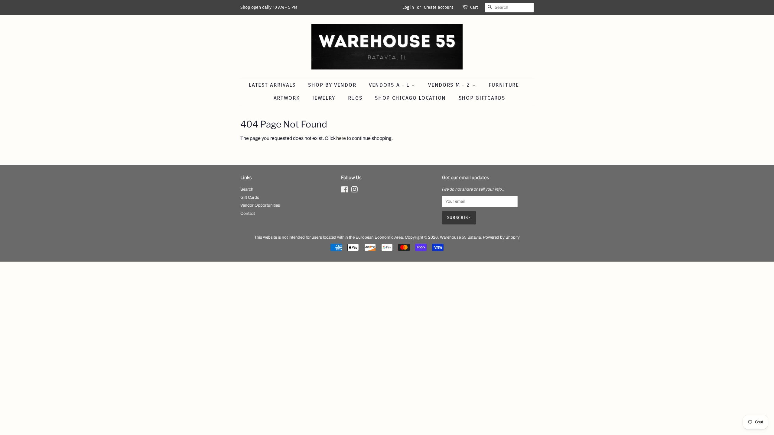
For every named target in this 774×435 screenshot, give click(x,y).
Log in (408, 7)
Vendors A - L (390, 85)
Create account (438, 7)
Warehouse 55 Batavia (460, 237)
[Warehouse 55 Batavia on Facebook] (344, 190)
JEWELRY (323, 98)
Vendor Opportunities (260, 205)
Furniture (504, 85)
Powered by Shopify (501, 237)
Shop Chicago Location (410, 98)
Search (246, 189)
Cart (474, 7)
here (341, 138)
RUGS (355, 98)
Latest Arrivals (272, 85)
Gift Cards (249, 197)
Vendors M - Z (450, 85)
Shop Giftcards (482, 98)
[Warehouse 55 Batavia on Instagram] (354, 190)
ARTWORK (287, 98)
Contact (247, 213)
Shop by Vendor (332, 85)
